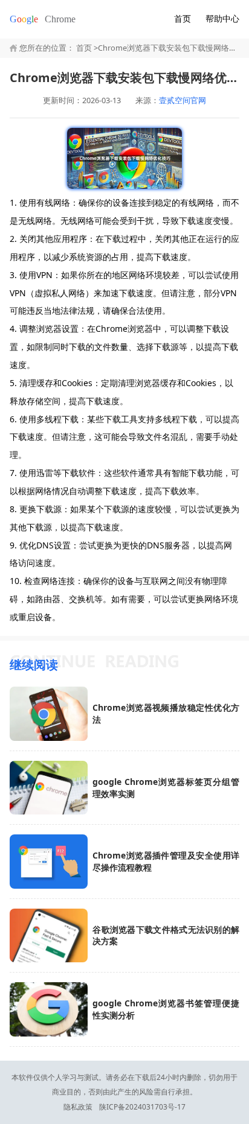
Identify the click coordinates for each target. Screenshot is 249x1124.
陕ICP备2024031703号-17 (142, 1106)
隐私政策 (77, 1106)
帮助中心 (222, 18)
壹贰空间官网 (182, 101)
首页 (182, 18)
